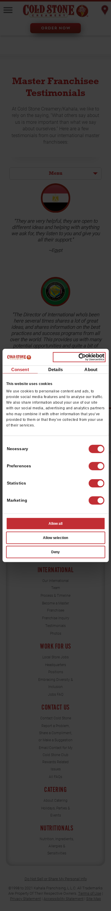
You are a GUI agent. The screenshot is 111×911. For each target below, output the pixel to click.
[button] (96, 466)
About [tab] (90, 369)
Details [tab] (55, 369)
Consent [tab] (20, 369)
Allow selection (55, 538)
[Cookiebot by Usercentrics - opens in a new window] (79, 357)
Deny (55, 552)
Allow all (55, 524)
